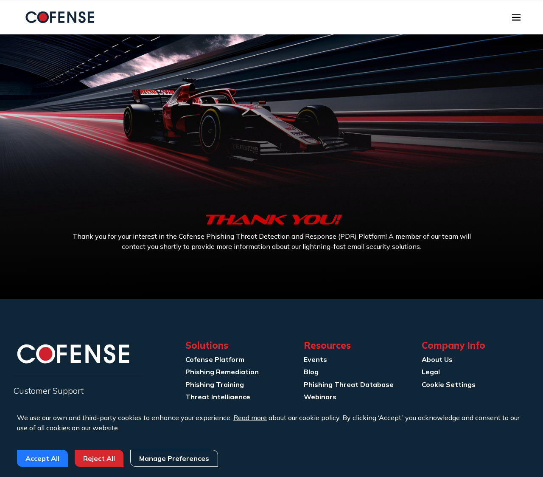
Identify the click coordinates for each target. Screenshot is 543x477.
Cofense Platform (214, 359)
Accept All (42, 458)
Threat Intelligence (217, 396)
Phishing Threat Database (349, 384)
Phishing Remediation (222, 371)
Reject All (99, 458)
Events (315, 359)
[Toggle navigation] (516, 17)
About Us (437, 359)
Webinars (320, 396)
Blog (311, 371)
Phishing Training (214, 384)
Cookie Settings (449, 384)
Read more (250, 417)
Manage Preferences (174, 458)
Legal (431, 371)
